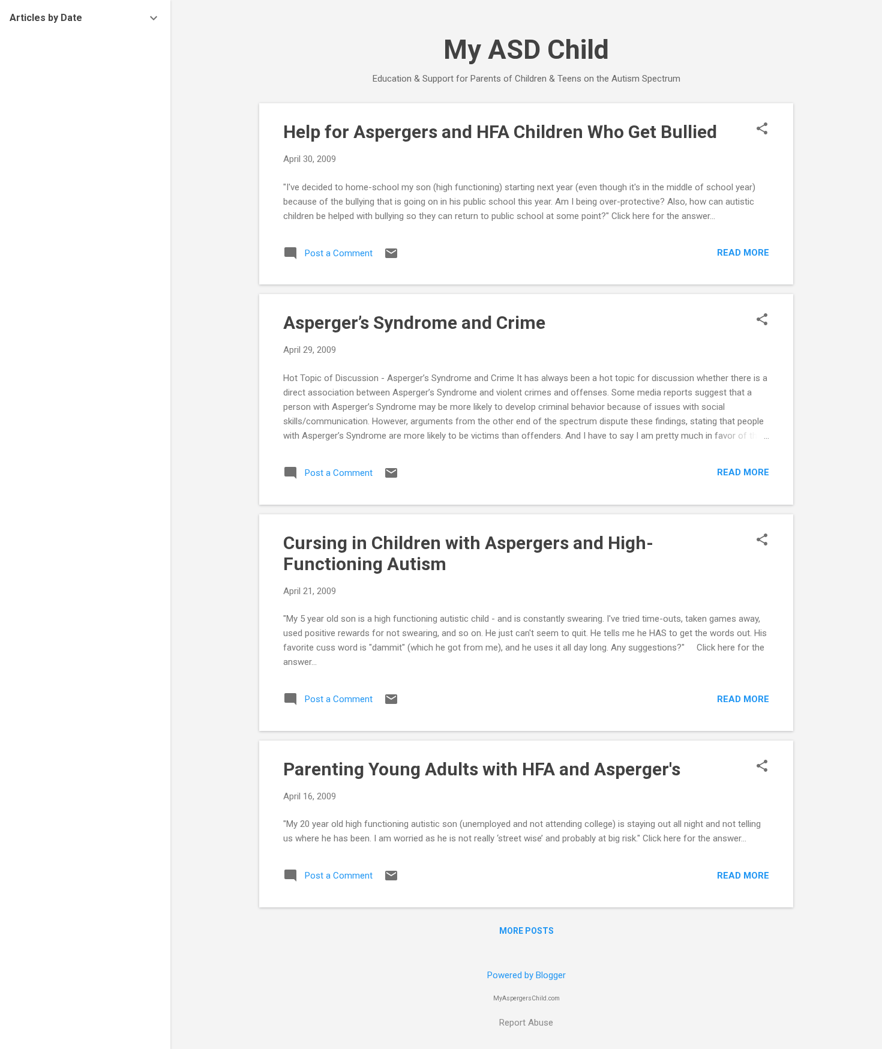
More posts (526, 931)
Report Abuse (526, 1022)
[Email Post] (391, 257)
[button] (762, 129)
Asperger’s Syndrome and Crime (414, 322)
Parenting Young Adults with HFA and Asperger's (481, 769)
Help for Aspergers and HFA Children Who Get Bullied (500, 131)
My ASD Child (526, 49)
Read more (743, 252)
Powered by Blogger (526, 975)
